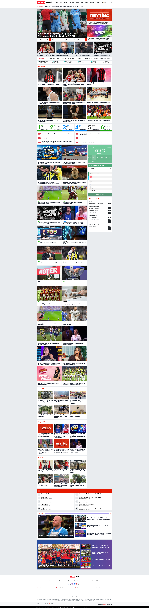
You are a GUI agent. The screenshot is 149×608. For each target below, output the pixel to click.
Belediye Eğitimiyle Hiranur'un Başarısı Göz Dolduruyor (54, 138)
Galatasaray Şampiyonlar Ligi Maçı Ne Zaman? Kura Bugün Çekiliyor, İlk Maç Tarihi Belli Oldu (49, 303)
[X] (70, 584)
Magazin (72, 2)
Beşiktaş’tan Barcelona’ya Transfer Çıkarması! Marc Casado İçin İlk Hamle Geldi (49, 223)
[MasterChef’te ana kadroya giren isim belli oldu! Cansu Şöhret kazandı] (74, 333)
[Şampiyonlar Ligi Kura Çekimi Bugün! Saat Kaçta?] (74, 273)
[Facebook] (68, 584)
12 (64, 39)
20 (83, 39)
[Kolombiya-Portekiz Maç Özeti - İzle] (86, 559)
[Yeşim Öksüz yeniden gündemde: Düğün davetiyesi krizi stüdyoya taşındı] (49, 373)
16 (74, 39)
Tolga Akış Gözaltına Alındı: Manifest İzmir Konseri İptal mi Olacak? (95, 128)
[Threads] (81, 584)
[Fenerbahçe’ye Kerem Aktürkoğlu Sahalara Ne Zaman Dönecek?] (74, 253)
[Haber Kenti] (44, 2)
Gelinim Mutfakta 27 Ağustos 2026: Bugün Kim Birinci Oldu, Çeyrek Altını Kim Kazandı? (82, 128)
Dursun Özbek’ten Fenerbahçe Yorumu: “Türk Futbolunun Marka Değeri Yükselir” (47, 263)
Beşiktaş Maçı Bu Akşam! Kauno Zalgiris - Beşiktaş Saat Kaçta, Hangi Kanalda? (57, 128)
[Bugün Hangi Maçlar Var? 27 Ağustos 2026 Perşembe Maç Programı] (49, 313)
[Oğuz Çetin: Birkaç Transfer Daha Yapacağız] (49, 233)
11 (62, 39)
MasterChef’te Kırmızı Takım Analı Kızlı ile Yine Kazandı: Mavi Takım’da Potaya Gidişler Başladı (73, 223)
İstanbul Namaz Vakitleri (81, 587)
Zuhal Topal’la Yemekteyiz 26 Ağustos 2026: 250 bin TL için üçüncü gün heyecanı (74, 364)
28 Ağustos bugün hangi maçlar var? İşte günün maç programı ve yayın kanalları (49, 203)
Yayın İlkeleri (45, 603)
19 (81, 39)
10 (59, 39)
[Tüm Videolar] (110, 542)
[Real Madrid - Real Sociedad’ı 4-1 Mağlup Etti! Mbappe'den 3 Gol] (74, 313)
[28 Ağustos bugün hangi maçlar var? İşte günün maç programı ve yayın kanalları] (49, 193)
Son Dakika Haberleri (80, 590)
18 (78, 39)
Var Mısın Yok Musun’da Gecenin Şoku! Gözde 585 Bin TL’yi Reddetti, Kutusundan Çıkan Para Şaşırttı (49, 364)
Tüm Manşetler (60, 590)
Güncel (56, 2)
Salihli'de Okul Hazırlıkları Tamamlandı (46, 58)
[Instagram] (72, 584)
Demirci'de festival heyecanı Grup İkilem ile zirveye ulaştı (104, 58)
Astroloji (92, 2)
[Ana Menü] (111, 2)
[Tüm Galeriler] (110, 513)
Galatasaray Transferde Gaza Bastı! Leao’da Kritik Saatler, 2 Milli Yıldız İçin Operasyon (44, 128)
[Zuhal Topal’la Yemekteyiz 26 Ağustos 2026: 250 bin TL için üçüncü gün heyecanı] (74, 353)
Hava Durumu (60, 587)
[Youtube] (77, 584)
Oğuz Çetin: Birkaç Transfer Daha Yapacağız (47, 242)
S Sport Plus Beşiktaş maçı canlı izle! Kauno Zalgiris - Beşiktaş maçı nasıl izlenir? (107, 128)
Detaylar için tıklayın (100, 194)
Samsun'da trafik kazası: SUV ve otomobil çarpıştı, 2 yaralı (72, 58)
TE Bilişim (104, 604)
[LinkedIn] (74, 584)
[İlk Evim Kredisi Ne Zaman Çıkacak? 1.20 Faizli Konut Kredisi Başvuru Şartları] (49, 152)
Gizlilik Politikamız (79, 607)
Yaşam (77, 2)
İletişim (38, 603)
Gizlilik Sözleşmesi (54, 603)
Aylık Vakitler (92, 161)
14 (69, 39)
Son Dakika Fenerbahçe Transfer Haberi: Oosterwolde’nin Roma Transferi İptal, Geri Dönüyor (48, 183)
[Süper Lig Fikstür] (110, 198)
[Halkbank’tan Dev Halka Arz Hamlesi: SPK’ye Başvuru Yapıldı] (74, 233)
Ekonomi (66, 2)
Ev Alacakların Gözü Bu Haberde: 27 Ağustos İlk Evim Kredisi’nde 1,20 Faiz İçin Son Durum (74, 303)
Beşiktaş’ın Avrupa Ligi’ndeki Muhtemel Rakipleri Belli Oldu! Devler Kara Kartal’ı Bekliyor (74, 183)
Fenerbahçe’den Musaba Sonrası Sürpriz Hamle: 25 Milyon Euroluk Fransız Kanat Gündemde (74, 384)
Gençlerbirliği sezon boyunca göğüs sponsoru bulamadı (58, 6)
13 (66, 39)
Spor (61, 2)
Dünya (86, 2)
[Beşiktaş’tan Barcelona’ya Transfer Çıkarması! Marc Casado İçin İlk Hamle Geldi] (49, 213)
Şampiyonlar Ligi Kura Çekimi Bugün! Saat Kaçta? (73, 282)
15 (71, 39)
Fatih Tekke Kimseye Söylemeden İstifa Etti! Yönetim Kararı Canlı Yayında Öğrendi (74, 163)
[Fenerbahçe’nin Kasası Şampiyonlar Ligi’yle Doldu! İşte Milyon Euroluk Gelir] (49, 333)
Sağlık (82, 2)
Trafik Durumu (98, 587)
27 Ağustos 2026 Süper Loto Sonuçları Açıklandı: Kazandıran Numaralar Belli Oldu (69, 128)
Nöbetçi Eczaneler (41, 587)
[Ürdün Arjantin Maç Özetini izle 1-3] (86, 565)
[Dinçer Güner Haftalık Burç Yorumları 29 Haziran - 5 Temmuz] (80, 526)
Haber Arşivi (98, 590)
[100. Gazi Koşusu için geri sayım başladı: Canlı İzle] (86, 552)
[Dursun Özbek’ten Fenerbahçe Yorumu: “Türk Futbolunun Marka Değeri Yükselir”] (49, 253)
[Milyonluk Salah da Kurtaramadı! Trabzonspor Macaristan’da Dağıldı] (74, 193)
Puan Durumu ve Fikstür (42, 590)
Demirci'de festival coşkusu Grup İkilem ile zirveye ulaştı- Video (56, 133)
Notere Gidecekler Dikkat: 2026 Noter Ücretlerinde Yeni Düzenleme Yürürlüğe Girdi (48, 283)
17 (76, 39)
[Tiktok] (79, 584)
